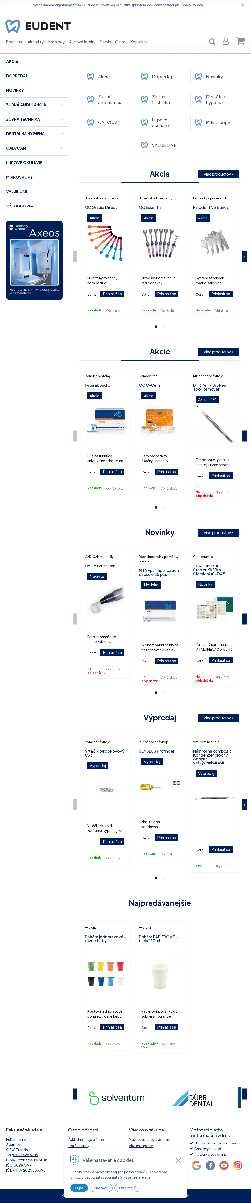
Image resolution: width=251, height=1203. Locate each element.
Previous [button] (75, 256)
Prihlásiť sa (112, 293)
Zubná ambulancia (110, 99)
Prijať (79, 1188)
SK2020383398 (32, 1170)
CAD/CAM (109, 122)
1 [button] (156, 327)
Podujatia (14, 41)
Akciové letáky (82, 41)
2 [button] (163, 327)
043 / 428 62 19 (25, 1155)
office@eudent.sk (32, 1160)
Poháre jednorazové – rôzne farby (105, 938)
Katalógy (56, 41)
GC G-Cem (149, 385)
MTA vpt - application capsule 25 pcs (159, 572)
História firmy (78, 1145)
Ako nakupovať (141, 1145)
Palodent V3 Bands (211, 207)
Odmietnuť (127, 1188)
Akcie (104, 76)
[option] (105, 254)
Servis (105, 41)
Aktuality (36, 41)
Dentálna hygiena (215, 99)
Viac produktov (218, 174)
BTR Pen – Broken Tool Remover (209, 387)
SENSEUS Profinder (157, 751)
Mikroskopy (218, 122)
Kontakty (138, 41)
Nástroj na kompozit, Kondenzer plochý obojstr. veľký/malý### (212, 756)
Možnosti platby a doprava (150, 1139)
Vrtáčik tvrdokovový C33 (104, 753)
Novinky (214, 76)
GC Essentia (150, 207)
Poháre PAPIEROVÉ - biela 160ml (158, 938)
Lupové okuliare (160, 122)
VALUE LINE (164, 145)
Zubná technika (161, 99)
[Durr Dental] (116, 1097)
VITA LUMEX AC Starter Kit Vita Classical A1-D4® (209, 569)
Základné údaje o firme (86, 1139)
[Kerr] (192, 1097)
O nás (120, 41)
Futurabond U (97, 385)
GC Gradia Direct (101, 207)
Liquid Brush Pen (100, 565)
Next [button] (244, 256)
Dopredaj (162, 76)
